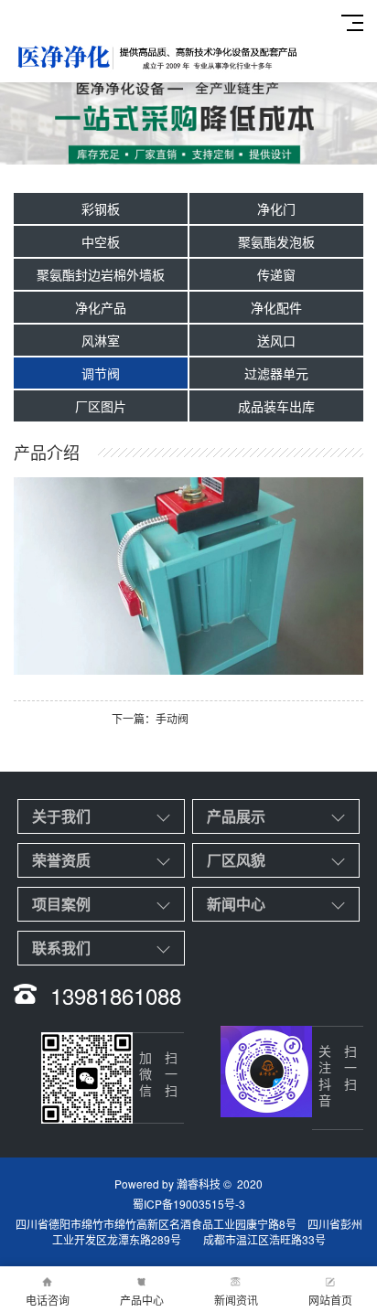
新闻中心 (236, 903)
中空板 (100, 241)
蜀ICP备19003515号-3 (189, 1203)
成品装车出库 (276, 406)
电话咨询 (48, 1299)
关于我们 (61, 816)
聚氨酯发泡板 (276, 241)
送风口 (276, 340)
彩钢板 (100, 208)
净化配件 (276, 307)
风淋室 (100, 340)
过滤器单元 (276, 373)
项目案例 (61, 903)
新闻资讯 (236, 1299)
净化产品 (100, 307)
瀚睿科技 (199, 1183)
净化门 (276, 208)
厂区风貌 (236, 859)
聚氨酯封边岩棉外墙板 (101, 274)
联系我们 (61, 947)
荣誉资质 (61, 859)
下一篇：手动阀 (150, 718)
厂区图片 (100, 406)
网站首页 (330, 1299)
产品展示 (236, 816)
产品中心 (142, 1299)
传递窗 (276, 274)
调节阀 (100, 373)
